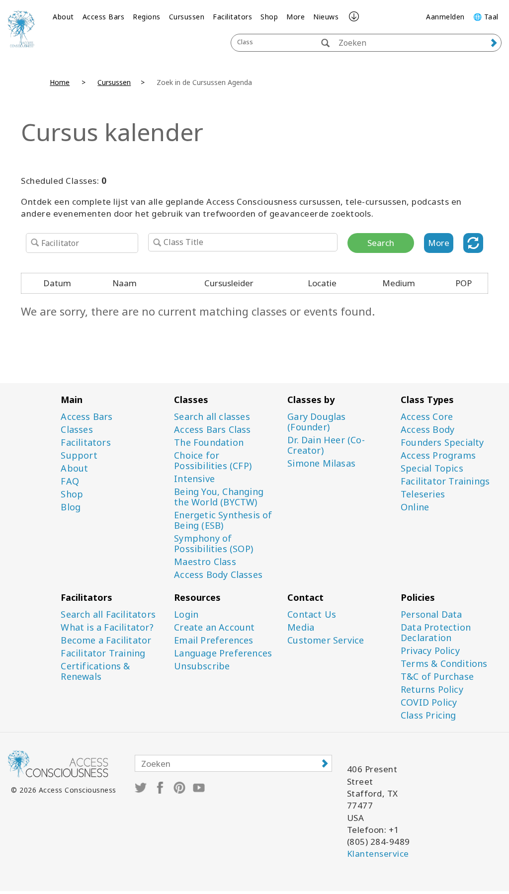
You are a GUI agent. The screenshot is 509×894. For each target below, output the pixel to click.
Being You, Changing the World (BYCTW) (218, 497)
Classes (76, 429)
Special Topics (432, 468)
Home (60, 82)
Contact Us (311, 614)
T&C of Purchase (437, 676)
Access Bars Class (212, 429)
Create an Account (214, 627)
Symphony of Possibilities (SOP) (213, 543)
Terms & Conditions (444, 663)
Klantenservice (378, 853)
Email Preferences (213, 640)
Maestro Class (205, 562)
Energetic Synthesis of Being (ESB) (223, 520)
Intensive (194, 479)
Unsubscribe (202, 666)
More (295, 16)
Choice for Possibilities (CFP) (213, 460)
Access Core (427, 416)
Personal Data (431, 614)
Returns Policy (432, 689)
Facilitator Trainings (445, 481)
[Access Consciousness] (21, 28)
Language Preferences (223, 653)
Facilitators (232, 16)
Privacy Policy (430, 651)
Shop (269, 16)
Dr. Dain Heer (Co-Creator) (326, 445)
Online (415, 507)
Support (79, 455)
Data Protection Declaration (436, 632)
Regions (147, 16)
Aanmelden (445, 16)
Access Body (427, 429)
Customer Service (325, 640)
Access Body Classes (218, 574)
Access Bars (104, 16)
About (63, 16)
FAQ (70, 481)
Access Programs (438, 455)
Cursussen (187, 16)
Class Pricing (428, 715)
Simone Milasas (321, 463)
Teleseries (423, 494)
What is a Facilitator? (107, 627)
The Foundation (209, 442)
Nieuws (326, 16)
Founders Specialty (442, 442)
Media (300, 627)
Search (380, 242)
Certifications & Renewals (95, 671)
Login (186, 614)
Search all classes (212, 416)
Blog (71, 507)
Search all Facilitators (108, 614)
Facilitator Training (103, 653)
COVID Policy (429, 702)
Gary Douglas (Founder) (316, 421)
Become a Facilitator (106, 640)
